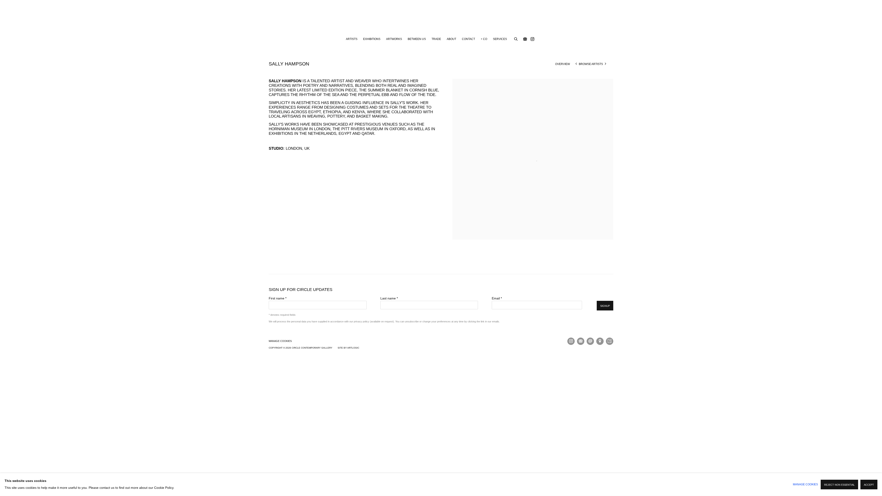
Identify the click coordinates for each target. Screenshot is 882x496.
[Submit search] (516, 38)
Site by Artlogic (348, 348)
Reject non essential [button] (839, 484)
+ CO (484, 39)
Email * (497, 298)
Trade (436, 39)
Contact (468, 39)
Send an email (590, 341)
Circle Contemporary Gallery (441, 17)
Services (500, 39)
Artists (351, 39)
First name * (277, 298)
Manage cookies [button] (280, 341)
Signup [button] (605, 305)
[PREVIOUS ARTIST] (576, 64)
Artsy (609, 341)
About (451, 39)
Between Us (417, 39)
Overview (562, 64)
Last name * (389, 298)
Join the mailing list (525, 39)
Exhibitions (371, 39)
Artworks (394, 39)
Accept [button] (869, 484)
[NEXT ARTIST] (606, 64)
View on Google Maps (600, 341)
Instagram (532, 39)
